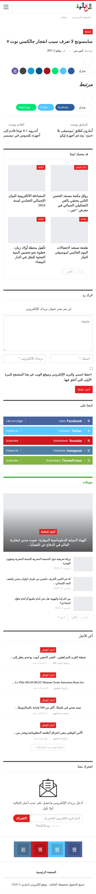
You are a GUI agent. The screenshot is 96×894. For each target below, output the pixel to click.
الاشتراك (21, 818)
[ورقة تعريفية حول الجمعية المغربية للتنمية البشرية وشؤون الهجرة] (83, 564)
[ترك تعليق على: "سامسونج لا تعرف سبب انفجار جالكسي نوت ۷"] (88, 61)
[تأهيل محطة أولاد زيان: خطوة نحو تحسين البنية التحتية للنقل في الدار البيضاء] (26, 230)
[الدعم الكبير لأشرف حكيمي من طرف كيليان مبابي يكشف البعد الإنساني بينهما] (83, 584)
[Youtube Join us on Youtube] (39, 849)
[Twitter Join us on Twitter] (56, 849)
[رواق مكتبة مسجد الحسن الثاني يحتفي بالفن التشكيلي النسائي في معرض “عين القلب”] (69, 178)
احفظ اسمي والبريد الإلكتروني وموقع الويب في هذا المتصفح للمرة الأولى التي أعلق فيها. (48, 377)
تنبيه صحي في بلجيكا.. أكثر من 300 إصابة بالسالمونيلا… (48, 707)
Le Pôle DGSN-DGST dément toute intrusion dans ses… (48, 682)
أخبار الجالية (48, 531)
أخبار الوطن (81, 167)
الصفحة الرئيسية (46, 872)
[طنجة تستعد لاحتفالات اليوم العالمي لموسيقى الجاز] (69, 230)
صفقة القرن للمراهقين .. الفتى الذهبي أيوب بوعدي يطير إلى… (48, 657)
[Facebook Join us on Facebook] (73, 849)
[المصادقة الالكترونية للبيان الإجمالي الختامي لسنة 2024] (26, 178)
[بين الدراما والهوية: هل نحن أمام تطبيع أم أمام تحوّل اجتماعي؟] (83, 604)
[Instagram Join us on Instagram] (22, 849)
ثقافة (88, 31)
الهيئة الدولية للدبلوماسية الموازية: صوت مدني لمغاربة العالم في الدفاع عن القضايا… (48, 542)
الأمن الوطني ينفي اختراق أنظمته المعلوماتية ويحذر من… (48, 732)
